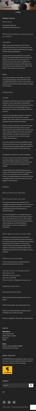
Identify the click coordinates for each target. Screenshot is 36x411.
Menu (19, 12)
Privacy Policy (6, 407)
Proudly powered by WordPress (19, 407)
